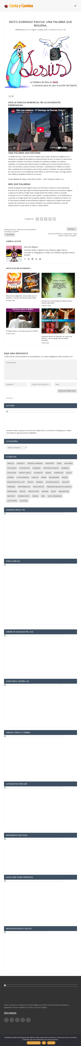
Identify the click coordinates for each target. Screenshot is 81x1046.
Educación (11, 473)
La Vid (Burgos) (23, 477)
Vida (43, 496)
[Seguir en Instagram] (17, 1020)
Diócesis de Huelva (51, 468)
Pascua (22, 491)
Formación (58, 473)
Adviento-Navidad (35, 463)
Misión (65, 477)
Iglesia (68, 473)
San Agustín (64, 491)
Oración (65, 482)
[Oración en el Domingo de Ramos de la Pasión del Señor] (58, 285)
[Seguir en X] (11, 1020)
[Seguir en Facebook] (6, 1020)
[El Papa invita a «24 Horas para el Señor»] (22, 318)
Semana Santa (23, 496)
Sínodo (35, 496)
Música (30, 482)
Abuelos (10, 463)
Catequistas (24, 468)
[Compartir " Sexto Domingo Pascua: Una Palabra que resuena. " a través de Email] (54, 219)
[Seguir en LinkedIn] (22, 1020)
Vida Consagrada (55, 496)
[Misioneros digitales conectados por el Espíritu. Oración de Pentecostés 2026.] (22, 283)
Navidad (39, 482)
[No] (78, 1040)
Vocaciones (12, 501)
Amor (59, 463)
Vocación (24, 501)
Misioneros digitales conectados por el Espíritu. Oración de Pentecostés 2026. (21, 297)
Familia (48, 473)
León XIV (35, 477)
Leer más (51, 1043)
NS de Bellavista (52, 482)
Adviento (21, 463)
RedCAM (45, 491)
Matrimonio (54, 477)
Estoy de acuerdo (34, 1043)
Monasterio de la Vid (16, 482)
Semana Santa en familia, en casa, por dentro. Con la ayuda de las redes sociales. (57, 338)
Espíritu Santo (25, 473)
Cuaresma (36, 468)
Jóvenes (10, 477)
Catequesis (11, 468)
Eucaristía (38, 473)
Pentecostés (33, 491)
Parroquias (12, 491)
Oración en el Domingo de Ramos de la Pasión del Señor (57, 302)
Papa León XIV (38, 487)
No (44, 1043)
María (43, 477)
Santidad (11, 496)
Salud (53, 491)
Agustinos (49, 463)
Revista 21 (18, 179)
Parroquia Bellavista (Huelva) (59, 487)
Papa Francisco (24, 487)
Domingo (65, 468)
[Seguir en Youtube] (28, 1020)
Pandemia (11, 487)
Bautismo (68, 463)
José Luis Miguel (30, 30)
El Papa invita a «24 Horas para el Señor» (22, 331)
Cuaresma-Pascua (55, 30)
